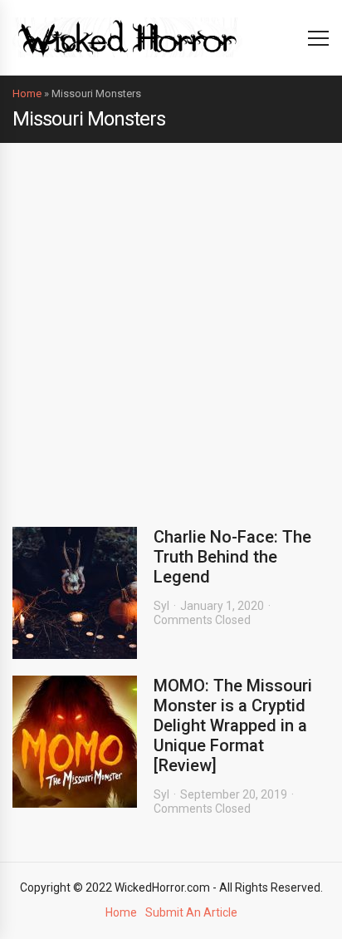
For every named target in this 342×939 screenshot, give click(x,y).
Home (27, 93)
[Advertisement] (171, 322)
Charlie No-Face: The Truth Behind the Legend (232, 557)
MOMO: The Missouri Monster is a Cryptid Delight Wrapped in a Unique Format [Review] (233, 725)
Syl (161, 605)
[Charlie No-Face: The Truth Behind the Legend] (74, 593)
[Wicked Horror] (127, 37)
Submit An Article (191, 912)
